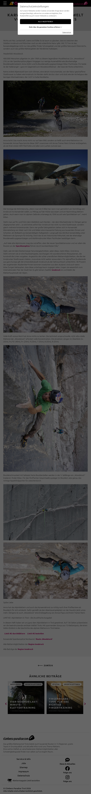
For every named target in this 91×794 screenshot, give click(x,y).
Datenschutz (66, 32)
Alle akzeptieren (45, 21)
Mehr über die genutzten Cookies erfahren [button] (44, 27)
